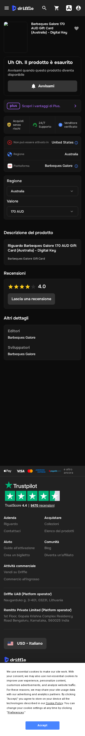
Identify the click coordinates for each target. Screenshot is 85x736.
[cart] (56, 8)
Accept (42, 725)
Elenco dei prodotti (59, 531)
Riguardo (11, 524)
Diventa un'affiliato (58, 555)
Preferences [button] (16, 712)
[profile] (78, 8)
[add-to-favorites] (76, 28)
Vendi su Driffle (15, 572)
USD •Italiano (30, 643)
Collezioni (51, 524)
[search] (44, 8)
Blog (47, 548)
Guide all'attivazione (19, 548)
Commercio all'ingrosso (21, 579)
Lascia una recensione (31, 298)
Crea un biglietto (17, 555)
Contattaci (12, 531)
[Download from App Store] (69, 8)
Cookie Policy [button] (54, 703)
